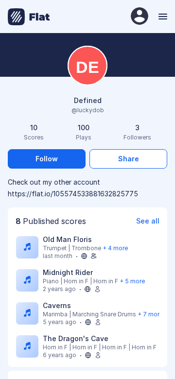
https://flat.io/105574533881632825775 (73, 194)
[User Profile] (139, 16)
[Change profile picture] (87, 66)
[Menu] (161, 16)
